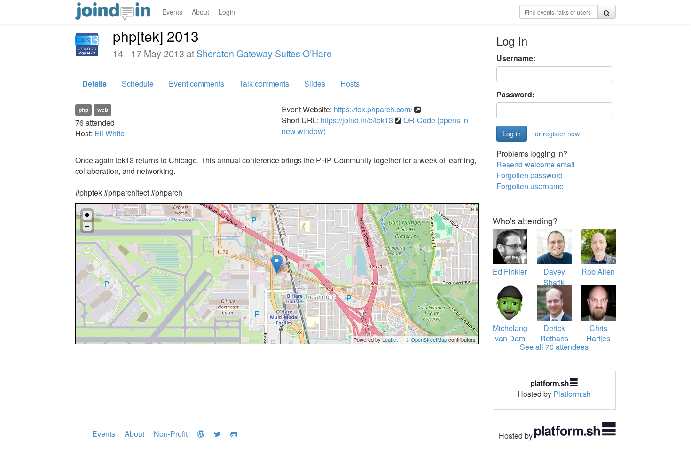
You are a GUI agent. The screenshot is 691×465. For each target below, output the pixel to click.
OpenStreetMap (429, 339)
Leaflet (390, 339)
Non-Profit (171, 433)
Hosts (350, 83)
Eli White (109, 133)
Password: (515, 94)
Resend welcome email (535, 164)
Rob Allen (598, 271)
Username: (515, 58)
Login (227, 11)
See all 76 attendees (554, 346)
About (200, 11)
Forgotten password (529, 175)
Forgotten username (530, 186)
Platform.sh (572, 393)
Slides (314, 83)
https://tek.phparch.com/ (373, 109)
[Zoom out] (87, 226)
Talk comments (264, 83)
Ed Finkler (510, 271)
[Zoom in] (87, 215)
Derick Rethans (554, 333)
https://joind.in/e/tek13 (357, 120)
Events (172, 11)
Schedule (138, 83)
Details (94, 83)
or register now (557, 133)
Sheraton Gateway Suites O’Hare (264, 53)
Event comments (196, 83)
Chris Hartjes (598, 333)
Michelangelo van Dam (515, 333)
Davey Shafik (554, 277)
